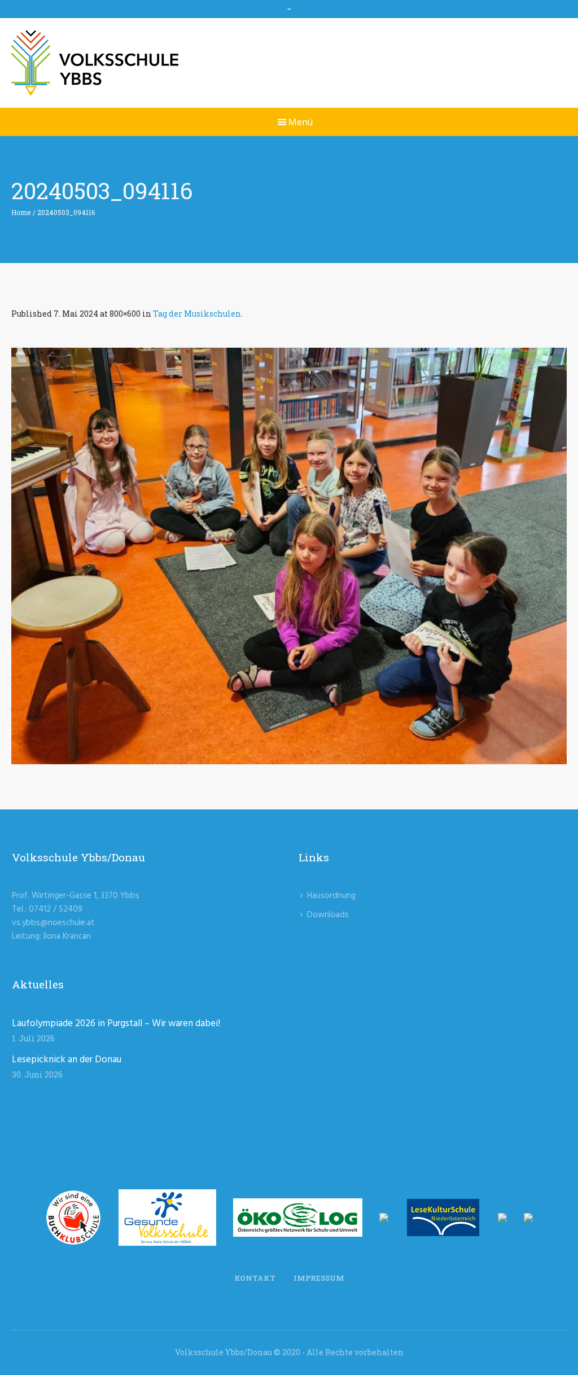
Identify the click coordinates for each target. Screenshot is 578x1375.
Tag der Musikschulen (197, 313)
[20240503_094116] (289, 556)
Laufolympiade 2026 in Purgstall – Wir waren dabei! (116, 1023)
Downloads (328, 915)
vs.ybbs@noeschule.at (53, 923)
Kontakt (254, 1278)
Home (20, 212)
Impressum (319, 1278)
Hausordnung (331, 896)
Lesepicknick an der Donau (66, 1059)
